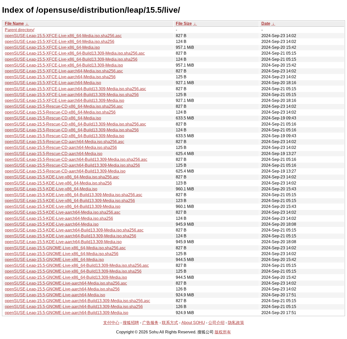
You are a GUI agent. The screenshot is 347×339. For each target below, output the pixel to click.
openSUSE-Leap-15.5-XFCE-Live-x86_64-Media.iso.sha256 (59, 41)
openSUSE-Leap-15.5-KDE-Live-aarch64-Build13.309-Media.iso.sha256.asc (74, 230)
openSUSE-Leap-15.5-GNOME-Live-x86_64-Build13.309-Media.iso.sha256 (73, 271)
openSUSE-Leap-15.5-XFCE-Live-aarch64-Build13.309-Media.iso (64, 100)
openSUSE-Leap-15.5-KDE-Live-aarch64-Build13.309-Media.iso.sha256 (70, 236)
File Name (14, 23)
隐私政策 (236, 322)
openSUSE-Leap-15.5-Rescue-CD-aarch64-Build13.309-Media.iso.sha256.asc (76, 159)
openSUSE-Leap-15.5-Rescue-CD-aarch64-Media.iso (53, 153)
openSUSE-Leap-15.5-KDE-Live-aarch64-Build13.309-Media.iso (63, 242)
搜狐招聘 (131, 322)
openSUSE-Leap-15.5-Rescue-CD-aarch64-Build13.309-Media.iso (65, 171)
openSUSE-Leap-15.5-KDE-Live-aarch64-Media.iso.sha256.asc (62, 212)
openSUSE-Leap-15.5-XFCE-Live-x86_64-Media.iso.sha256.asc (63, 36)
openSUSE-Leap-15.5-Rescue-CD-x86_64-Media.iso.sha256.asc (64, 106)
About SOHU (193, 322)
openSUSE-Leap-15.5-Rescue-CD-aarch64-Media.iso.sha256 (61, 147)
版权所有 (223, 332)
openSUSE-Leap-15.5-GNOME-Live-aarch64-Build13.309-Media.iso (66, 313)
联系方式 (170, 322)
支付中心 (111, 322)
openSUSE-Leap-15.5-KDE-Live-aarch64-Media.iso (52, 224)
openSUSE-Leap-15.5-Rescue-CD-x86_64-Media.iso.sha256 (60, 112)
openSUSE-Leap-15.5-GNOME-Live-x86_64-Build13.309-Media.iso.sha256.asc (77, 265)
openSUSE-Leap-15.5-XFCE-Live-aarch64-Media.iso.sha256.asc (64, 71)
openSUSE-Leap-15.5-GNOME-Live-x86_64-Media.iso (54, 259)
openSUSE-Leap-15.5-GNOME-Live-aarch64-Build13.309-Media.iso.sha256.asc (77, 301)
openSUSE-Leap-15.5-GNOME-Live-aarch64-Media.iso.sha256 (62, 289)
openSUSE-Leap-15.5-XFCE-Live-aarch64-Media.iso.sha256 (60, 77)
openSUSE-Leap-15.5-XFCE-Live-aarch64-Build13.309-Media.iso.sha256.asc (75, 89)
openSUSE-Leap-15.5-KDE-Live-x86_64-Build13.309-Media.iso (62, 206)
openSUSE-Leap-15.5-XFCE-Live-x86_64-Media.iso (52, 47)
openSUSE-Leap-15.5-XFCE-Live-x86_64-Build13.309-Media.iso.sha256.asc (75, 53)
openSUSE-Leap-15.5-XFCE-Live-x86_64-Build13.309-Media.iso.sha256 (71, 59)
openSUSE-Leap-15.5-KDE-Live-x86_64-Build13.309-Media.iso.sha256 (70, 200)
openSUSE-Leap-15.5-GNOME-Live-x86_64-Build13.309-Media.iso (66, 277)
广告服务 (150, 322)
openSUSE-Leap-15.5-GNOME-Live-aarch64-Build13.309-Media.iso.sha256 (74, 306)
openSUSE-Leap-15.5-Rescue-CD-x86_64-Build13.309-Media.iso (64, 136)
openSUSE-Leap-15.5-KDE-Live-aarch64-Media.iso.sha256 (59, 218)
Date (265, 23)
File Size (184, 23)
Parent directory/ (19, 30)
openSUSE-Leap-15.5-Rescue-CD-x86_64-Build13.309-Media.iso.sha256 (72, 130)
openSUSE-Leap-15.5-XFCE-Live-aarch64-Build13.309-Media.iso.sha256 (72, 95)
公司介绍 (216, 322)
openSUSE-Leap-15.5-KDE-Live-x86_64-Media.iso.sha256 (58, 183)
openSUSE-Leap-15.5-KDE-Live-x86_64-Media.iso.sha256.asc (62, 177)
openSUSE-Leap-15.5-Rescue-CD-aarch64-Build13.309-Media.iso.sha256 (72, 165)
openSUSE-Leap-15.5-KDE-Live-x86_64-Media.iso (51, 189)
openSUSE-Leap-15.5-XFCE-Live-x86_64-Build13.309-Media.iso (64, 65)
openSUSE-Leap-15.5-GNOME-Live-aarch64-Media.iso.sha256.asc (66, 283)
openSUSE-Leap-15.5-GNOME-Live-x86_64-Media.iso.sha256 (61, 254)
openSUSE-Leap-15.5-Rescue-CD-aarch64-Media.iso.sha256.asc (64, 142)
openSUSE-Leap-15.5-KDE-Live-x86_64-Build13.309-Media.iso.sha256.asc (73, 195)
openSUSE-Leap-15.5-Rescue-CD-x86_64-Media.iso (53, 118)
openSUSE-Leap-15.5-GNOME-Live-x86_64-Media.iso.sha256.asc (65, 248)
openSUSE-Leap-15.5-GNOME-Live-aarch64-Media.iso (55, 295)
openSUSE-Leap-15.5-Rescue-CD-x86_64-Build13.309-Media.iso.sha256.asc (75, 124)
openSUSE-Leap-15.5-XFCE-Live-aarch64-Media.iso (53, 83)
